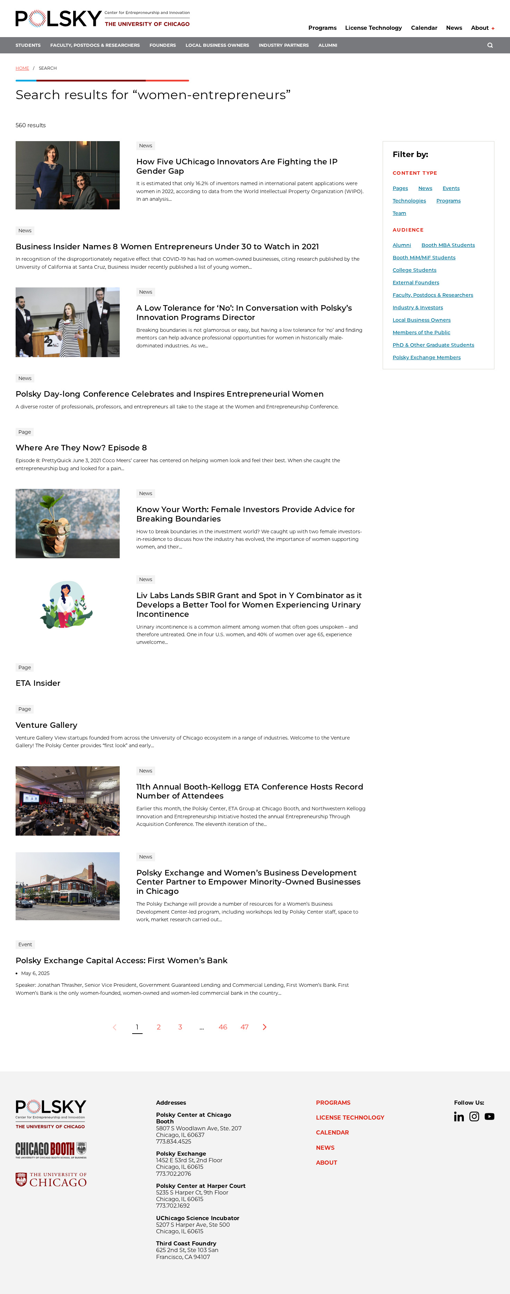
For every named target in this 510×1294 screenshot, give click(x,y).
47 (244, 1027)
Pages (400, 188)
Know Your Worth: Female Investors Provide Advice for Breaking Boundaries (245, 514)
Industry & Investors (418, 307)
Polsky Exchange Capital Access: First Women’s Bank (122, 960)
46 (223, 1027)
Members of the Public (421, 332)
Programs (322, 28)
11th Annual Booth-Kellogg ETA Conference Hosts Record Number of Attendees (249, 791)
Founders (163, 45)
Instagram (474, 1116)
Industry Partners (284, 45)
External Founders (416, 282)
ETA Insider (38, 683)
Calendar (424, 28)
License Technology (373, 28)
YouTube (489, 1116)
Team (399, 213)
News (454, 28)
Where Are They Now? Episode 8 (81, 447)
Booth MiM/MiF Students (424, 258)
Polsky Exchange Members (427, 357)
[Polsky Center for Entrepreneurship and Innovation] (103, 18)
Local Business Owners (217, 45)
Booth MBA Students (448, 245)
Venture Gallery (46, 725)
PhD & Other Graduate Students (433, 345)
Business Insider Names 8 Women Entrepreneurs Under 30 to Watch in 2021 (167, 246)
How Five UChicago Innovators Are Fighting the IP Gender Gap (237, 166)
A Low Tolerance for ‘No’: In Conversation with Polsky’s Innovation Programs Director (244, 312)
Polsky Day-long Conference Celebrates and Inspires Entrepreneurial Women (170, 394)
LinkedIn (459, 1116)
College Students (414, 270)
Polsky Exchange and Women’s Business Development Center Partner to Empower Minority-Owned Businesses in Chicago (248, 882)
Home (22, 68)
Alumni (327, 45)
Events (451, 188)
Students (28, 45)
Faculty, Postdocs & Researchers (95, 45)
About (480, 28)
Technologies (409, 201)
